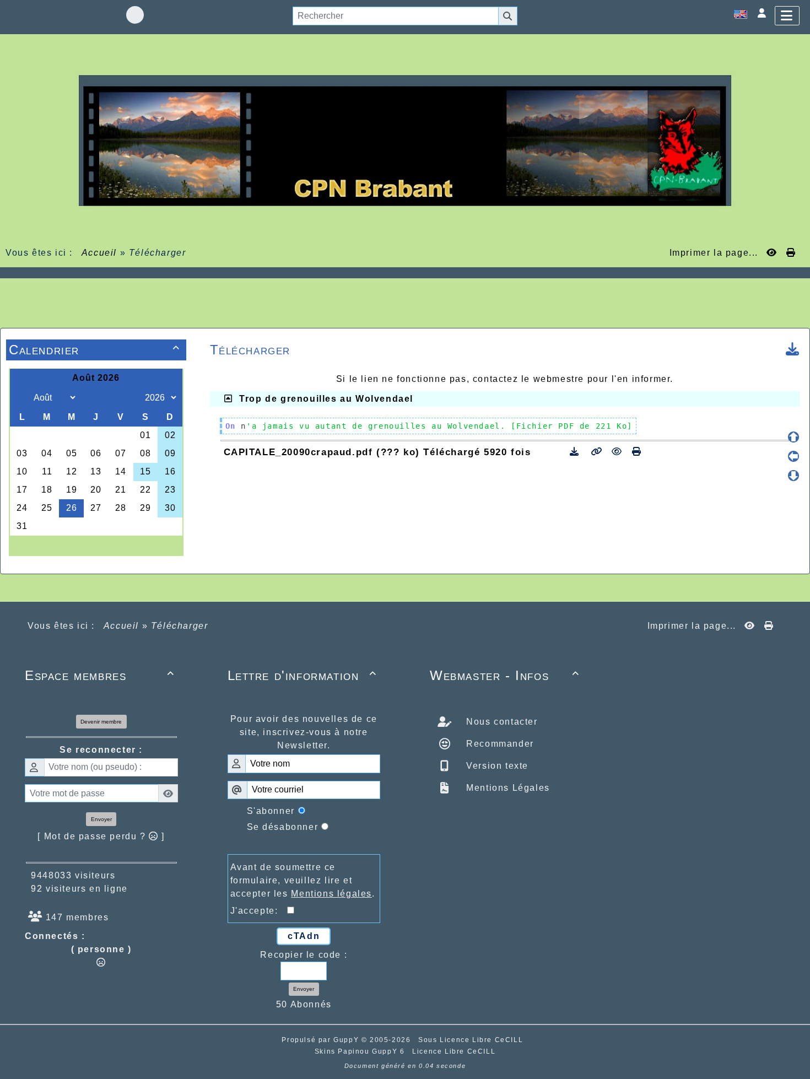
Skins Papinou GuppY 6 (362, 1051)
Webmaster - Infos (505, 675)
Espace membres (100, 675)
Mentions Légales (506, 787)
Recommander (498, 743)
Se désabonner (282, 827)
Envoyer (101, 819)
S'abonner (271, 811)
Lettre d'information (302, 675)
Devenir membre (101, 722)
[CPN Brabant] (405, 139)
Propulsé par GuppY (321, 1040)
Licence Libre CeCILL (453, 1051)
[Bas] (793, 475)
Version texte (495, 765)
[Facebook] (135, 15)
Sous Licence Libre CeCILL (472, 1040)
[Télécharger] (576, 451)
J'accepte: (259, 910)
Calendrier (94, 349)
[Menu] (787, 15)
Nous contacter (500, 721)
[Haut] (793, 437)
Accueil (99, 252)
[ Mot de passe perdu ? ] (101, 836)
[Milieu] (793, 456)
